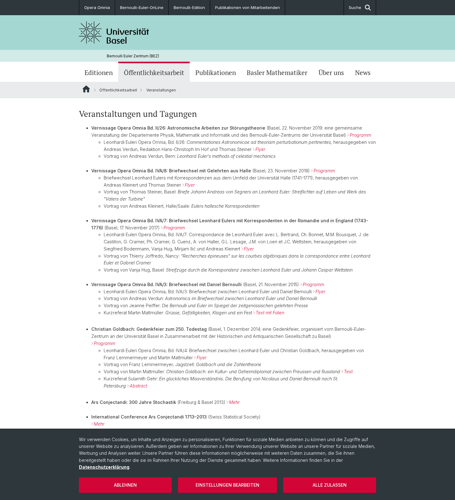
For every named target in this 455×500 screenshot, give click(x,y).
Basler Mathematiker (277, 72)
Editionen (98, 72)
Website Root (86, 89)
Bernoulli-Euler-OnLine (141, 7)
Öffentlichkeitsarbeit (154, 72)
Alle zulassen (330, 485)
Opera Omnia (97, 7)
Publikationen (215, 72)
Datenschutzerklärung (104, 467)
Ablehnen (125, 485)
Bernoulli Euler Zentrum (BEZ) (133, 56)
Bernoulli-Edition (189, 7)
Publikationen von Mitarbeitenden (247, 7)
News (362, 72)
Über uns (331, 72)
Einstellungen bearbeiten (227, 485)
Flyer (249, 248)
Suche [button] (355, 7)
